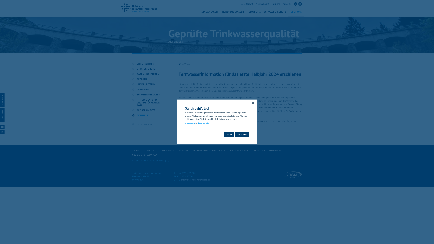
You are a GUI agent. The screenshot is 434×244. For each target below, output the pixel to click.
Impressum (190, 123)
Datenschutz (203, 123)
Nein (229, 134)
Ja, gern (242, 134)
